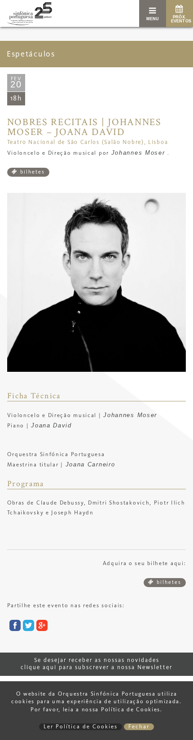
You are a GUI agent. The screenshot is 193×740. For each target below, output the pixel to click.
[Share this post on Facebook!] (14, 627)
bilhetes (31, 172)
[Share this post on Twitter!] (27, 627)
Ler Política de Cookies (81, 727)
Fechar (138, 727)
